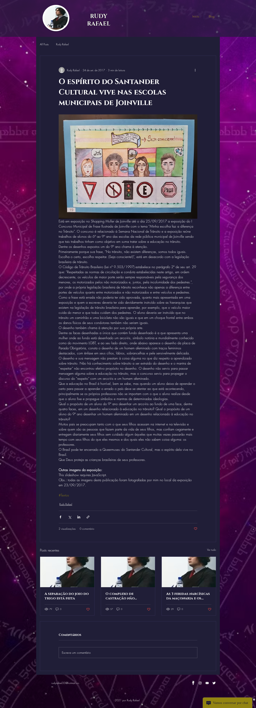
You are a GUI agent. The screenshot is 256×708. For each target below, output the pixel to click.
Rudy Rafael (62, 44)
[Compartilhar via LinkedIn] (79, 517)
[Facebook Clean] (193, 683)
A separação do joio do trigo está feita (67, 596)
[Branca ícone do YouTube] (207, 683)
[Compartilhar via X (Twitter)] (69, 517)
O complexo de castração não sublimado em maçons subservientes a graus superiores (126, 596)
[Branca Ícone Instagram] (200, 683)
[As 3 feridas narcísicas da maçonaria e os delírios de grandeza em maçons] (189, 572)
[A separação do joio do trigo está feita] (67, 572)
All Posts (44, 44)
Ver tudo (211, 549)
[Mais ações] (195, 70)
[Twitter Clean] (214, 683)
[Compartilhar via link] (88, 517)
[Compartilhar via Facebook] (60, 517)
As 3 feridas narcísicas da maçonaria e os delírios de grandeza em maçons (188, 596)
